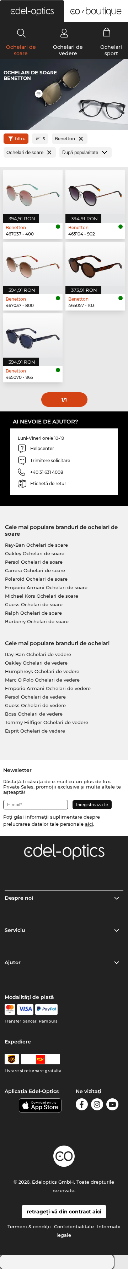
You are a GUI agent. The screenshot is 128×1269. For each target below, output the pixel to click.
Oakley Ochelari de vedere (36, 663)
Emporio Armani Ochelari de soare (46, 587)
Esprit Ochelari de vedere (35, 731)
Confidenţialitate (74, 1226)
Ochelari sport (111, 50)
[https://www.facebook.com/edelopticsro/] (82, 1105)
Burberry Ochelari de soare (37, 621)
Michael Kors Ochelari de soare (41, 596)
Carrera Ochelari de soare (35, 570)
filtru (20, 138)
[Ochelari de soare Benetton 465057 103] (95, 264)
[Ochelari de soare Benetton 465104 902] (95, 192)
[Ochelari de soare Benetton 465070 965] (33, 335)
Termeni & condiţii (29, 1226)
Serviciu (15, 930)
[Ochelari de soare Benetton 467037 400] (33, 192)
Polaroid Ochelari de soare (36, 579)
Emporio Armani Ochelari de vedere (48, 688)
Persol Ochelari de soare (34, 562)
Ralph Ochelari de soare (33, 613)
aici (89, 824)
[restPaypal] (46, 1009)
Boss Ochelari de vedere (34, 714)
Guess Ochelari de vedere (35, 705)
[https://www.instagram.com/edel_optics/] (97, 1105)
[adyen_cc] (10, 1009)
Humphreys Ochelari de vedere (42, 671)
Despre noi (19, 898)
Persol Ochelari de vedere (35, 697)
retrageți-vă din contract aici (64, 1211)
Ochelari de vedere (68, 50)
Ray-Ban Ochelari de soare (36, 545)
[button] (32, 11)
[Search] (21, 32)
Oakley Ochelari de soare (34, 553)
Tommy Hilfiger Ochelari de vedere (46, 722)
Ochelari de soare (21, 50)
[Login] (64, 32)
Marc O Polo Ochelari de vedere (42, 680)
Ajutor (13, 962)
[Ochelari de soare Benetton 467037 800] (33, 264)
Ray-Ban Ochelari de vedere (38, 654)
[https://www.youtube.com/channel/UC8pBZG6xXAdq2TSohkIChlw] (112, 1105)
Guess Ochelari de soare (34, 604)
